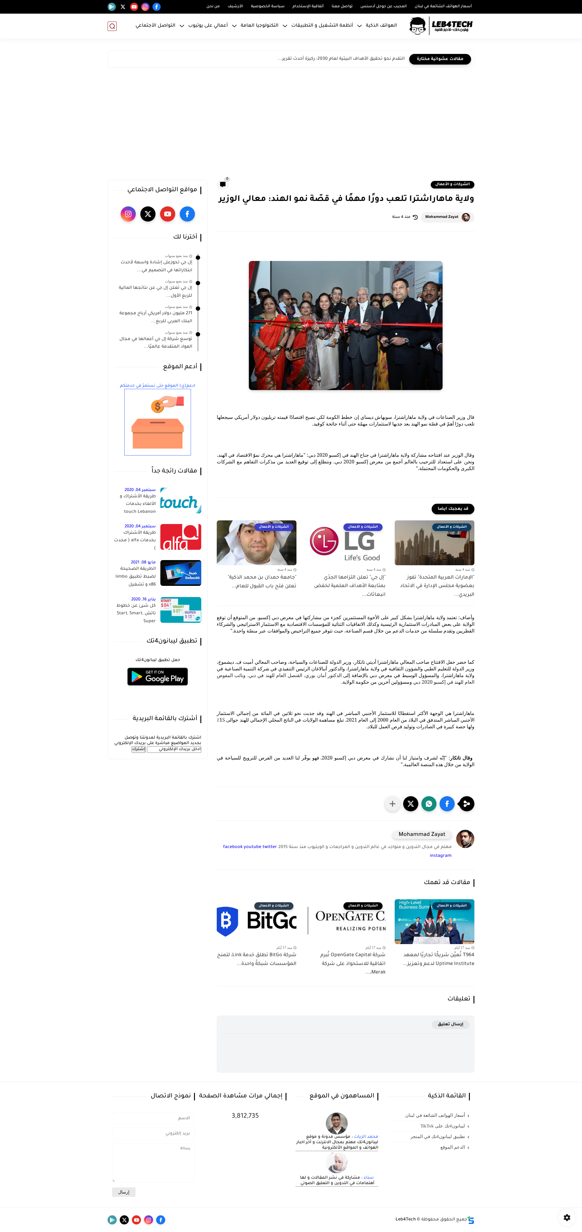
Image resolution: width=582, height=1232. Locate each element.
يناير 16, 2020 (143, 599)
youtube (252, 847)
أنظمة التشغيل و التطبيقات (322, 25)
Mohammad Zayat (442, 217)
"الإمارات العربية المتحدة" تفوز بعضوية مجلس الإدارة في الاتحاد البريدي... (437, 586)
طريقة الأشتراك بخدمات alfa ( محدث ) (135, 541)
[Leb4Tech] (441, 26)
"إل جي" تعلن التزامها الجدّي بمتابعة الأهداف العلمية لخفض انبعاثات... (349, 586)
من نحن (213, 7)
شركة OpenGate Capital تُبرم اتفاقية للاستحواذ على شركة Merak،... (352, 964)
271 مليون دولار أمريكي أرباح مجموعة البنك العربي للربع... (155, 317)
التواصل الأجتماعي (155, 25)
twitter (270, 847)
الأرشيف (235, 7)
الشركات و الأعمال (452, 184)
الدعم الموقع (452, 1147)
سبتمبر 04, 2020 (140, 490)
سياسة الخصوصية (268, 7)
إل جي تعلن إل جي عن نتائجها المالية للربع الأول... (155, 292)
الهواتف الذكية (381, 25)
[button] (447, 803)
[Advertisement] (291, 125)
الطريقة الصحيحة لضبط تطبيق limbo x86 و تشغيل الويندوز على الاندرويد (135, 578)
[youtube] (134, 7)
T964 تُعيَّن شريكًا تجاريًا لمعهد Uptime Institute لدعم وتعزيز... (438, 960)
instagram (441, 856)
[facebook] (156, 7)
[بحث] (112, 26)
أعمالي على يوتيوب (208, 25)
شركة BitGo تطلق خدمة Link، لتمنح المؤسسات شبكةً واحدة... (256, 960)
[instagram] (145, 7)
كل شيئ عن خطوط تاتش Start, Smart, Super (136, 614)
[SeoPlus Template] (470, 1220)
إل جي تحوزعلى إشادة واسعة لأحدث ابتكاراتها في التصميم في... (156, 266)
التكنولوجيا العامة (260, 25)
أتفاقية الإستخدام (308, 7)
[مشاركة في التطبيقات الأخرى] (392, 803)
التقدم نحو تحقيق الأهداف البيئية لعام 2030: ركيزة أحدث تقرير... (341, 59)
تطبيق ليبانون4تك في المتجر (437, 1136)
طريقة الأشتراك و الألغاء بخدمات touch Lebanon (138, 504)
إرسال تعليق (450, 1024)
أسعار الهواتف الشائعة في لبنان (443, 7)
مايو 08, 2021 (143, 562)
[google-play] (112, 7)
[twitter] (123, 7)
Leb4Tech (406, 1219)
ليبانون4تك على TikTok (442, 1125)
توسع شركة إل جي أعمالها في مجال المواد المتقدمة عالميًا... (155, 343)
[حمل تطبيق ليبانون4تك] (157, 689)
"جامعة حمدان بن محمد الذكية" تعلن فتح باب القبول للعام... (262, 582)
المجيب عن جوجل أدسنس (383, 7)
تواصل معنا (342, 7)
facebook (232, 847)
